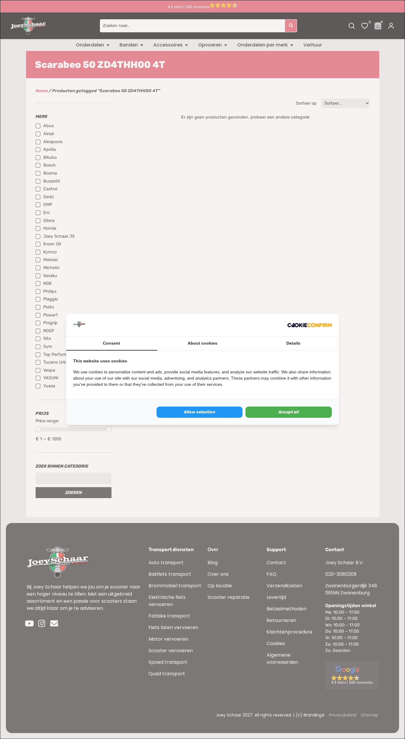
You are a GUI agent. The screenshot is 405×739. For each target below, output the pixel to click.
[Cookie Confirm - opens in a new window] (309, 325)
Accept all (288, 412)
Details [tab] (293, 343)
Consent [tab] (111, 343)
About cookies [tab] (202, 343)
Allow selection (199, 412)
